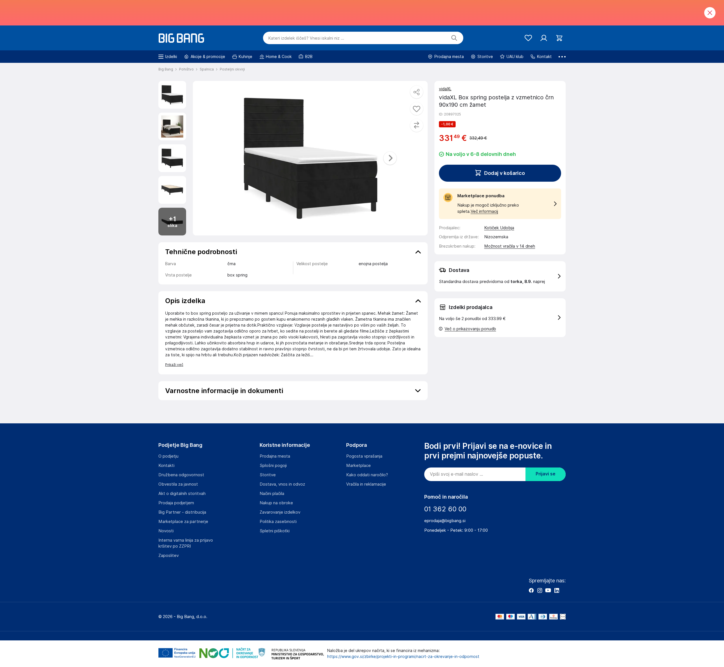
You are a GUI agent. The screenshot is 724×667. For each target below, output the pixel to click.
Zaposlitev (168, 555)
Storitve (268, 474)
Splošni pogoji (273, 465)
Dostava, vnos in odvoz (282, 484)
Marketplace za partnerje (183, 521)
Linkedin (556, 590)
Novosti (166, 530)
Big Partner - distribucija (182, 512)
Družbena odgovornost (181, 474)
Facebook (531, 590)
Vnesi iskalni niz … (306, 38)
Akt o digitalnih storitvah (182, 493)
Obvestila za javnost (178, 484)
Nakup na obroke (276, 502)
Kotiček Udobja (499, 227)
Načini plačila (272, 493)
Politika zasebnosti (278, 521)
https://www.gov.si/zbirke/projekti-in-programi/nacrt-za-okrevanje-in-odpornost (403, 656)
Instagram (539, 590)
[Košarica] (559, 38)
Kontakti (166, 465)
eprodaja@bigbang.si (445, 520)
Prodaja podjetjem (176, 502)
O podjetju (168, 456)
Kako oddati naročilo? (367, 474)
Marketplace (358, 465)
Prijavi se (545, 474)
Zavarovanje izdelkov (280, 512)
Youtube (548, 590)
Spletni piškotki (275, 530)
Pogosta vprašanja (364, 456)
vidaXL (445, 89)
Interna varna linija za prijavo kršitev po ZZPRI (185, 543)
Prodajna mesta (275, 456)
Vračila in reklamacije (366, 484)
